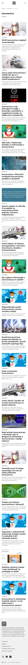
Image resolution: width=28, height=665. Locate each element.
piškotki (4, 644)
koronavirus (9, 8)
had (9, 636)
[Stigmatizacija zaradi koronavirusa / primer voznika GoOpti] (14, 296)
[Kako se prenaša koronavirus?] (14, 360)
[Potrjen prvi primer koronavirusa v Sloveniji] (14, 491)
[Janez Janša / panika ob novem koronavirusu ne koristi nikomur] (14, 389)
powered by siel (6, 646)
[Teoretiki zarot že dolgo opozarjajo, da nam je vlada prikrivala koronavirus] (14, 457)
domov (3, 8)
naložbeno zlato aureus (8, 648)
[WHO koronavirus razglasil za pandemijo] (14, 29)
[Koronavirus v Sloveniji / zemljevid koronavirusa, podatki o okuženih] (14, 163)
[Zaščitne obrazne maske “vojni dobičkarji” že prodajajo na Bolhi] (14, 556)
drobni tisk (5, 641)
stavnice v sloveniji (7, 651)
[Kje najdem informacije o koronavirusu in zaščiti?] (14, 266)
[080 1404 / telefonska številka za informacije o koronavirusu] (14, 131)
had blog (4, 627)
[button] (3, 3)
